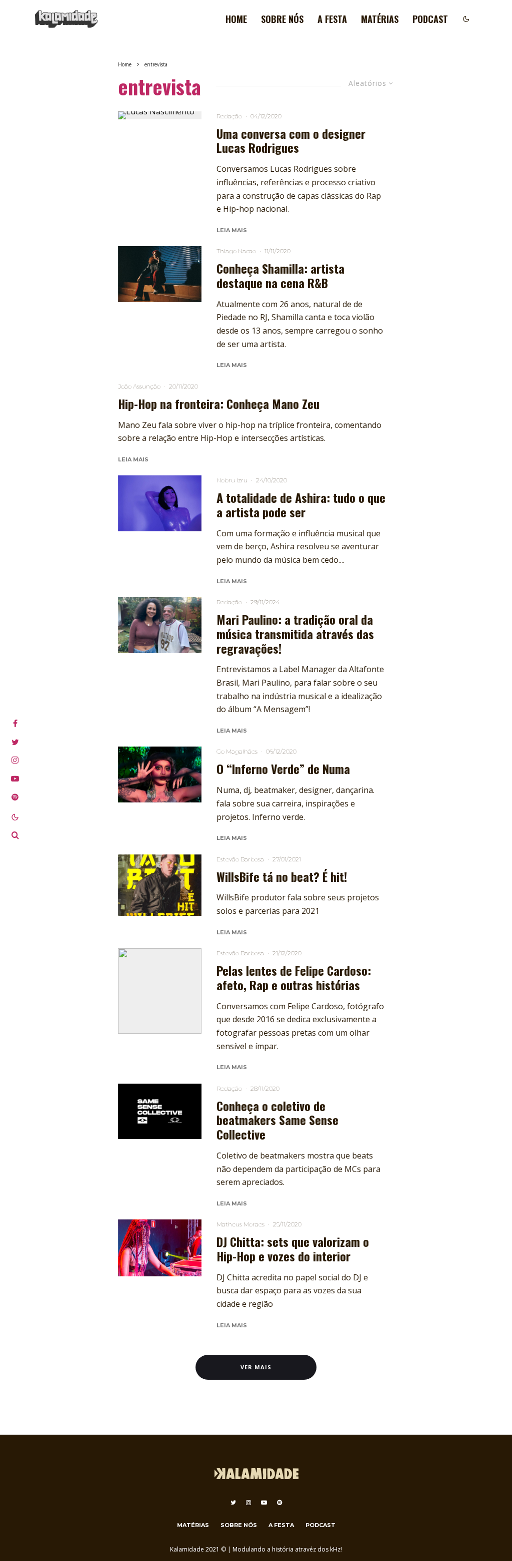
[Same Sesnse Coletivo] (160, 1111)
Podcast (430, 18)
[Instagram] (248, 1503)
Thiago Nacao (236, 251)
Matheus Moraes (240, 1224)
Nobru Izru (232, 480)
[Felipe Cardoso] (160, 991)
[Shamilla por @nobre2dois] (160, 274)
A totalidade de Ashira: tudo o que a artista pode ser (301, 504)
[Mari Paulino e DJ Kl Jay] (160, 625)
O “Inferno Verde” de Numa (283, 769)
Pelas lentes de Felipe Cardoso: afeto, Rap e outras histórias (293, 977)
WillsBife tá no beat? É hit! (281, 876)
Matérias (379, 18)
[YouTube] (264, 1503)
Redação (229, 116)
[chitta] (160, 1247)
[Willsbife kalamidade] (160, 885)
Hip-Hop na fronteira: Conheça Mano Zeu (219, 403)
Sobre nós (282, 18)
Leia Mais (231, 230)
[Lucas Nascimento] (160, 115)
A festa (332, 18)
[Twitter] (233, 1503)
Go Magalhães (237, 751)
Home (236, 18)
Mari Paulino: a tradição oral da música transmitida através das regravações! (295, 633)
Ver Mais (256, 1367)
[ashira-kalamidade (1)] (160, 503)
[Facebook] (15, 724)
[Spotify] (279, 1503)
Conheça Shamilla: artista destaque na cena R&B (280, 275)
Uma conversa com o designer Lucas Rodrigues (291, 140)
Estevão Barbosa (240, 859)
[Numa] (160, 774)
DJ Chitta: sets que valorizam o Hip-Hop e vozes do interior (292, 1248)
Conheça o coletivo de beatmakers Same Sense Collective (277, 1120)
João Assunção (139, 386)
